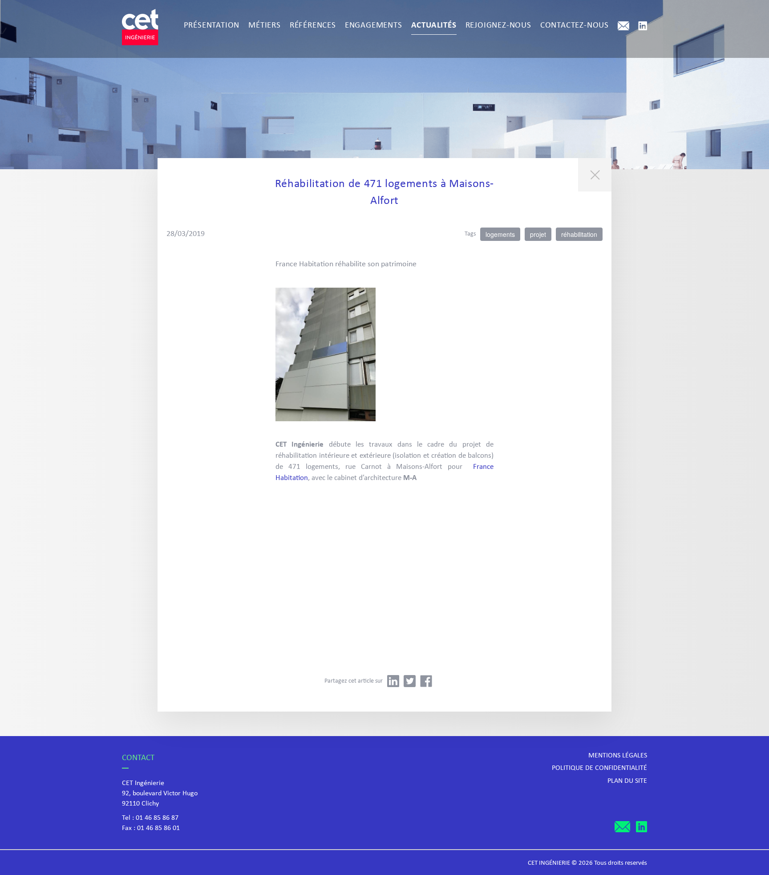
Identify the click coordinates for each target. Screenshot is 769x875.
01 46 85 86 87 (157, 818)
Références (313, 25)
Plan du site (627, 781)
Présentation (212, 25)
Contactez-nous (574, 25)
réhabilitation (579, 234)
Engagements (373, 25)
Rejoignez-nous (498, 25)
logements (500, 234)
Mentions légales (617, 755)
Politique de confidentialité (599, 768)
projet (538, 234)
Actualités (434, 25)
